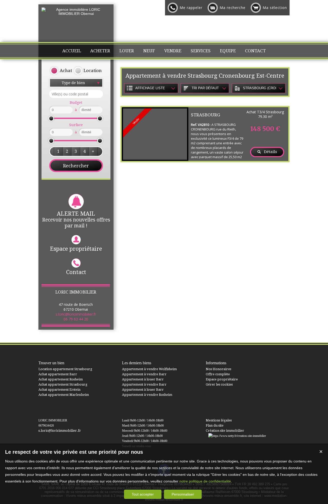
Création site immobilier (225, 430)
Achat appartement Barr (57, 374)
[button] (58, 151)
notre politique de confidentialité (205, 481)
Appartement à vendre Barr (144, 374)
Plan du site (214, 425)
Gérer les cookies (219, 384)
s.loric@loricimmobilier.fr (76, 314)
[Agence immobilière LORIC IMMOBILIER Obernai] (76, 14)
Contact (76, 272)
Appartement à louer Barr (143, 379)
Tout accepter (143, 494)
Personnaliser (183, 494)
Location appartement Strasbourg (65, 369)
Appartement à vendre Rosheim (147, 395)
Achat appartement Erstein (59, 389)
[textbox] (76, 94)
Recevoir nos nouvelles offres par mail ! (76, 219)
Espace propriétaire (76, 249)
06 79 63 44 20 (76, 319)
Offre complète (218, 374)
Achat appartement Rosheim (60, 379)
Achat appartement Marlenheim (63, 395)
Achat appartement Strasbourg (62, 384)
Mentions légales (219, 420)
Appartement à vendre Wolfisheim (149, 369)
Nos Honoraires (218, 369)
